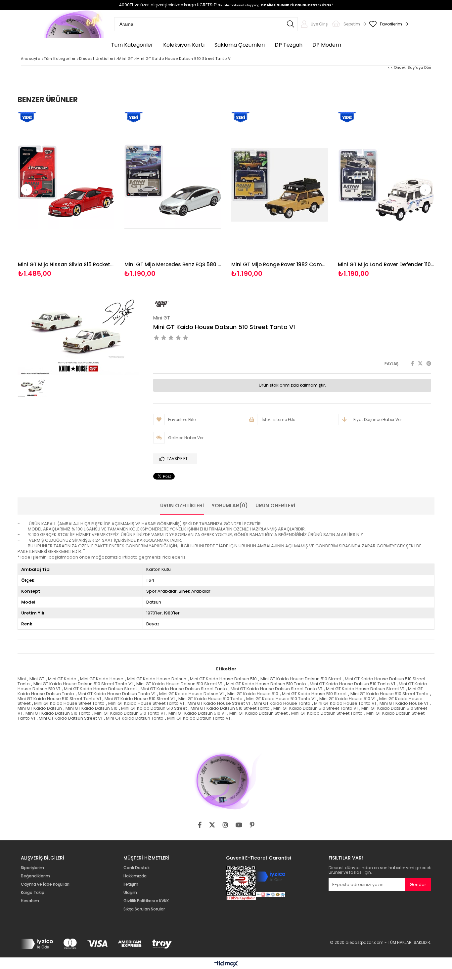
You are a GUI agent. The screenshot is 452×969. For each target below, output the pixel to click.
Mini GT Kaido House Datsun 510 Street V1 (179, 684)
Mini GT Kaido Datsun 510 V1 (197, 713)
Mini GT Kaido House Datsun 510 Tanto (266, 684)
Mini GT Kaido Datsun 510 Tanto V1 (129, 713)
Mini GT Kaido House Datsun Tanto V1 (117, 694)
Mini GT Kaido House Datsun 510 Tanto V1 (352, 684)
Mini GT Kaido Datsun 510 (91, 708)
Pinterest (429, 363)
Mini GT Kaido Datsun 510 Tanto (58, 713)
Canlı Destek (136, 867)
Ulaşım (130, 892)
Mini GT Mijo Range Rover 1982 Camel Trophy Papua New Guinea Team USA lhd (279, 264)
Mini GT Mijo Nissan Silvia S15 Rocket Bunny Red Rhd (66, 264)
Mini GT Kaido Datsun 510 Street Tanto (230, 708)
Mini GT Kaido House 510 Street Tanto (389, 694)
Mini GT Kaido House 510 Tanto (210, 698)
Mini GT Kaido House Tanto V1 (345, 703)
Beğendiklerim (35, 876)
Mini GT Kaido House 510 (252, 694)
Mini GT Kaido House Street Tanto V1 (146, 703)
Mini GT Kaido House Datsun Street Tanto (184, 689)
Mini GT (36, 679)
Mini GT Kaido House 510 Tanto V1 (281, 698)
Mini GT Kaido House (101, 679)
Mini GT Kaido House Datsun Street (100, 689)
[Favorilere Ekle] (66, 195)
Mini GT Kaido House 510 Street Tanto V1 (59, 698)
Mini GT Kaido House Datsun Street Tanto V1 (276, 689)
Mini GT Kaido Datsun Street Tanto (327, 713)
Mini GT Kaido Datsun (40, 708)
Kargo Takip (32, 892)
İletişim (130, 884)
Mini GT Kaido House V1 (404, 703)
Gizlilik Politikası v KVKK (146, 901)
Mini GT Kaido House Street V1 (219, 703)
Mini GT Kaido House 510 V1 (347, 698)
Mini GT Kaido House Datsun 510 (223, 679)
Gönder (418, 884)
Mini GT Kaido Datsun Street (258, 713)
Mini (22, 679)
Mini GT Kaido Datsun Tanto (134, 718)
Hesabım (30, 901)
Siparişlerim (32, 867)
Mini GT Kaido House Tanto (282, 703)
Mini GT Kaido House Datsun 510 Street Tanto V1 (83, 684)
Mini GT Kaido (62, 679)
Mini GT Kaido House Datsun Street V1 (365, 689)
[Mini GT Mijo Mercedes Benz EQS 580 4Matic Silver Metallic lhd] (172, 184)
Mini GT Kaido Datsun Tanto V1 (198, 718)
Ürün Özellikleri (182, 505)
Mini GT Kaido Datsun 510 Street (154, 708)
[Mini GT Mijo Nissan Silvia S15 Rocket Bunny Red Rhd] (66, 184)
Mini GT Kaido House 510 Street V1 (140, 698)
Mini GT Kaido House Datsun (156, 679)
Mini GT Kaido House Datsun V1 (191, 694)
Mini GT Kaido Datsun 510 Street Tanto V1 (315, 708)
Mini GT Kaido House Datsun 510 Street (300, 679)
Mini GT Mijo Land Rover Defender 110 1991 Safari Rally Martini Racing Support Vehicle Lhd (386, 264)
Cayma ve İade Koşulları (45, 884)
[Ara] (290, 24)
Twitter (420, 363)
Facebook (412, 363)
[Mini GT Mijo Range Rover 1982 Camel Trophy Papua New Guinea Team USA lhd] (279, 184)
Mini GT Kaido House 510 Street (314, 694)
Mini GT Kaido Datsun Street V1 (70, 718)
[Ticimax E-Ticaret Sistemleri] (226, 964)
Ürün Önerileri (275, 505)
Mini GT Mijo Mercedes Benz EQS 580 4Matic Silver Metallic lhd (172, 264)
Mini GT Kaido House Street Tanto (69, 703)
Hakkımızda (135, 876)
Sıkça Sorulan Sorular (144, 909)
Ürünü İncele (89, 195)
